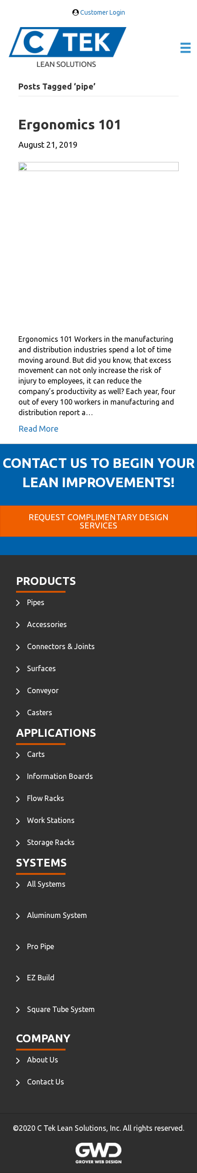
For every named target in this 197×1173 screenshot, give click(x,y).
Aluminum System (57, 915)
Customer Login (102, 12)
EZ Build (41, 977)
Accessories (47, 624)
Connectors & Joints (61, 646)
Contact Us (45, 1082)
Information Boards (60, 776)
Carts (36, 754)
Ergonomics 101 (69, 124)
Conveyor (43, 690)
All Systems (46, 884)
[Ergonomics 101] (98, 241)
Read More (38, 428)
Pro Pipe (40, 946)
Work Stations (51, 820)
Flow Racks (45, 798)
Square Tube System (61, 1009)
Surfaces (41, 668)
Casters (39, 712)
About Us (42, 1060)
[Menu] (185, 48)
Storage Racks (51, 842)
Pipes (35, 602)
